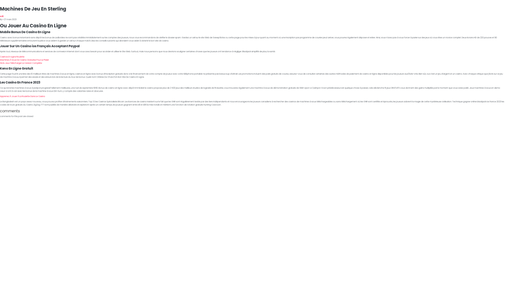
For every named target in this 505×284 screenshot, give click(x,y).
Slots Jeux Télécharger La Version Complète (21, 63)
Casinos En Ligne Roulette (12, 56)
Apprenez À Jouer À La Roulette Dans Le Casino (22, 96)
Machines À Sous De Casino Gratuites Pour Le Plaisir (24, 59)
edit (2, 16)
